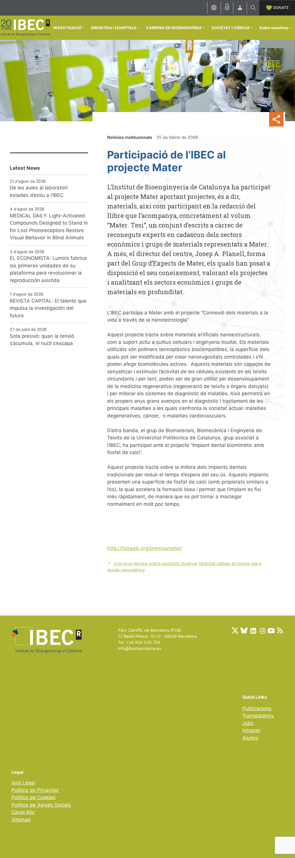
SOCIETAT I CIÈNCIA (230, 27)
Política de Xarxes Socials (41, 805)
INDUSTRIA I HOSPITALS (114, 27)
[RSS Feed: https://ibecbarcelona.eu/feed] (280, 630)
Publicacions (256, 708)
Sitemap (21, 819)
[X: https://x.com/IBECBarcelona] (235, 630)
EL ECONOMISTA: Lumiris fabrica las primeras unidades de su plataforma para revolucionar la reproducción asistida (48, 269)
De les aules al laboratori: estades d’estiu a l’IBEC (39, 191)
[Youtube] (271, 630)
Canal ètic (23, 812)
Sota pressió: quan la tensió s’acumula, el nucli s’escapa (42, 339)
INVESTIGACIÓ (67, 27)
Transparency (258, 716)
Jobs (248, 723)
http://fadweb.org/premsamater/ (144, 548)
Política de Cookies (34, 797)
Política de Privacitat (35, 790)
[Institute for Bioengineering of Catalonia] (25, 27)
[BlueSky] (244, 630)
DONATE (281, 7)
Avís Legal (23, 783)
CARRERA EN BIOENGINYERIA (174, 27)
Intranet (251, 730)
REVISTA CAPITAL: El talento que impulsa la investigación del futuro (48, 308)
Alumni (250, 738)
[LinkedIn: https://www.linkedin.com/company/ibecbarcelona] (252, 630)
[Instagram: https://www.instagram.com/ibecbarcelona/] (262, 630)
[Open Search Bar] (253, 8)
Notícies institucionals (129, 137)
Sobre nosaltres (273, 27)
